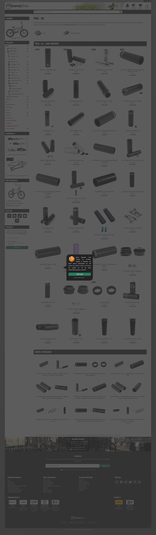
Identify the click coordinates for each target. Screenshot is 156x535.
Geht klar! (79, 274)
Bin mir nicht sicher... (79, 277)
